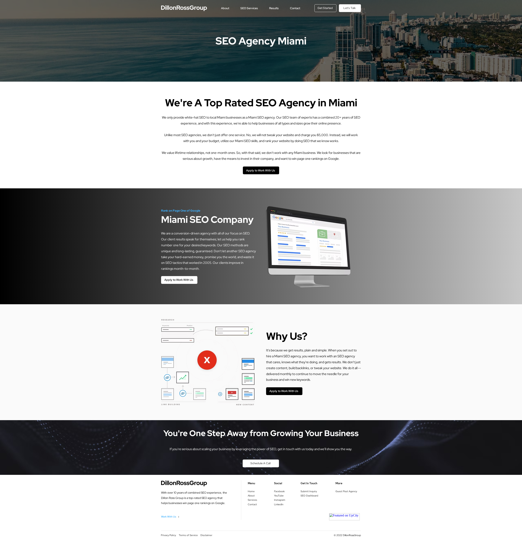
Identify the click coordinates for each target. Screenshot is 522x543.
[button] (225, 8)
